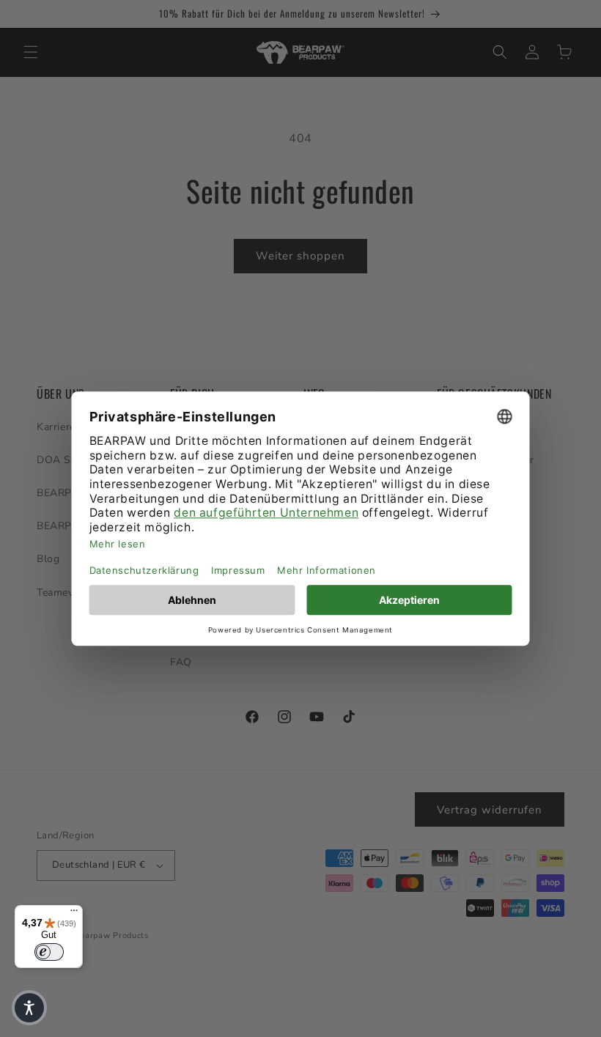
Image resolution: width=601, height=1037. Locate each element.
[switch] (49, 952)
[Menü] (74, 914)
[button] (29, 1007)
